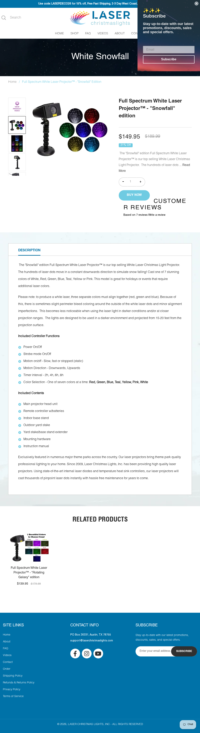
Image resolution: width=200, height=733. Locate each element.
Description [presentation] (29, 250)
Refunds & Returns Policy (18, 682)
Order (6, 669)
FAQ (5, 648)
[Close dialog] (196, 3)
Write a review (156, 215)
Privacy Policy (11, 689)
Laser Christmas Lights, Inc (89, 724)
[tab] (29, 249)
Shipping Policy (12, 676)
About (6, 641)
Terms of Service (13, 696)
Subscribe (168, 59)
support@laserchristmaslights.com (91, 640)
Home (12, 82)
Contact (8, 662)
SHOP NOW (29, 552)
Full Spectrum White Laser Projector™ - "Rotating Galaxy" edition (29, 573)
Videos (7, 655)
